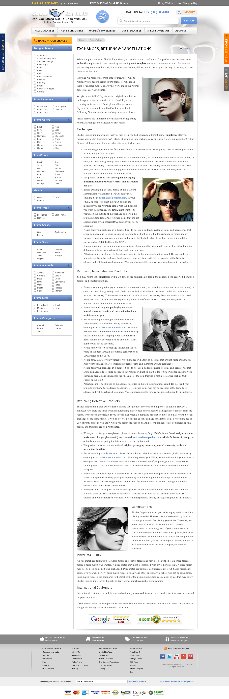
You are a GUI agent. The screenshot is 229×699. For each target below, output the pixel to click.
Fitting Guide (135, 655)
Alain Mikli (42, 55)
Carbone (41, 276)
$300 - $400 (60, 107)
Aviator (40, 249)
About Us (181, 30)
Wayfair (40, 258)
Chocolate (59, 136)
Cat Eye (58, 249)
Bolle (39, 71)
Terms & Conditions (80, 665)
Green (40, 145)
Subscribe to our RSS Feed (179, 648)
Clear (57, 148)
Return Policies (96, 40)
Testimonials (77, 659)
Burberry (41, 83)
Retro (57, 252)
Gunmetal (41, 136)
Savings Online (136, 659)
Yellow (58, 133)
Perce (57, 285)
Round (40, 235)
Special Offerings (158, 30)
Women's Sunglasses (102, 30)
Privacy (75, 669)
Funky (40, 328)
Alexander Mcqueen (46, 58)
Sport (39, 331)
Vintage (58, 255)
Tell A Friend (77, 662)
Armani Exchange (45, 61)
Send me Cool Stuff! (138, 682)
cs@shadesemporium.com (112, 197)
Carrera (40, 92)
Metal (39, 279)
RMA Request (48, 669)
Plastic (40, 288)
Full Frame (42, 215)
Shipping (45, 655)
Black (39, 127)
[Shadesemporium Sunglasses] (60, 22)
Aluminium (59, 273)
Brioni (40, 74)
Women (40, 201)
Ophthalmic (60, 282)
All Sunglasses (44, 30)
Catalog (102, 669)
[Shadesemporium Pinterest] (190, 659)
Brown (58, 139)
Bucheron (41, 80)
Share (187, 49)
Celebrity (59, 325)
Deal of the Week (106, 652)
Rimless (41, 218)
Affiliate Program (136, 669)
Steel (39, 291)
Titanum (58, 291)
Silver (39, 130)
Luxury (58, 328)
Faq (44, 662)
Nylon (40, 282)
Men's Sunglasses (72, 30)
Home (81, 40)
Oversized (41, 252)
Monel (57, 279)
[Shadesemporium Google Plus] (183, 659)
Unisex (40, 198)
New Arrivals (104, 655)
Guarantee (76, 655)
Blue (39, 139)
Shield (40, 255)
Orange (40, 148)
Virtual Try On (135, 652)
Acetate (40, 273)
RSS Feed (134, 662)
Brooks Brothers (44, 77)
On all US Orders (109, 3)
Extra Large (42, 311)
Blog (131, 672)
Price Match (47, 659)
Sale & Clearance (106, 659)
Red (39, 142)
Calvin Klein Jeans (45, 89)
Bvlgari (40, 86)
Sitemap (133, 665)
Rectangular (60, 232)
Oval (39, 232)
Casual (40, 325)
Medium (41, 308)
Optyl (39, 285)
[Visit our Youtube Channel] (176, 659)
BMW (39, 68)
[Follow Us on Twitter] (169, 659)
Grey (39, 133)
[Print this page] (181, 49)
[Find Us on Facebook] (162, 659)
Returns (45, 665)
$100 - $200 (42, 110)
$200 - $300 (42, 113)
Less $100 (42, 107)
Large (57, 308)
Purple (58, 142)
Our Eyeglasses (131, 30)
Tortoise (58, 145)
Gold (57, 130)
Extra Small (42, 305)
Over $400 (59, 110)
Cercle (58, 276)
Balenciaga (42, 64)
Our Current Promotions (109, 662)
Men (57, 198)
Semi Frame (60, 215)
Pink (57, 127)
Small (57, 305)
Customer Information (51, 652)
